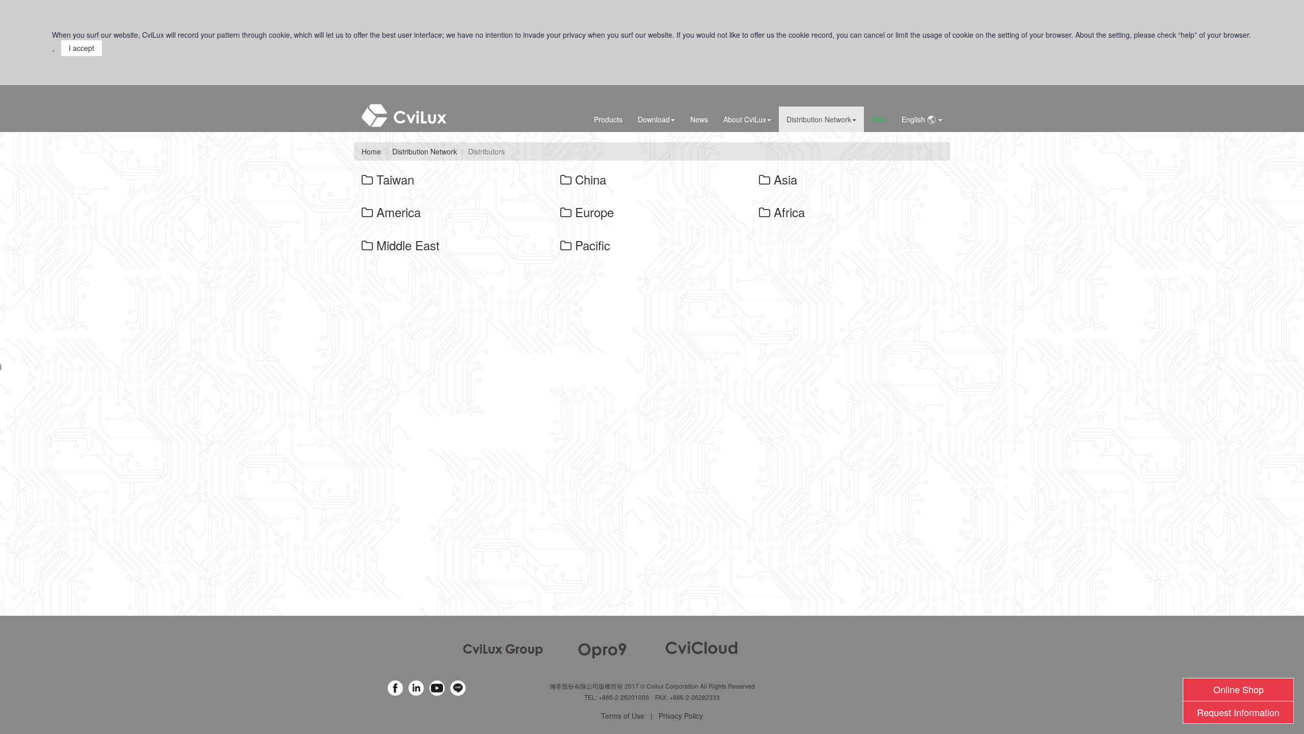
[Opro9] (602, 649)
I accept (81, 48)
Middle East (406, 245)
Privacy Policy (681, 716)
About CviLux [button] (744, 119)
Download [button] (654, 119)
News (699, 119)
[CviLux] (503, 649)
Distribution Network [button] (818, 119)
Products (608, 119)
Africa (787, 212)
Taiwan (393, 179)
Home (371, 151)
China (589, 179)
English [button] (914, 119)
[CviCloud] (702, 646)
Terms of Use (622, 716)
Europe (593, 212)
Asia (783, 179)
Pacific (591, 245)
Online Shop (1238, 689)
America (397, 212)
